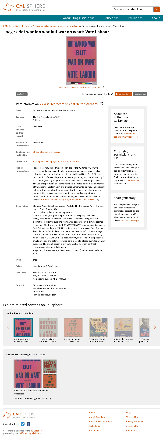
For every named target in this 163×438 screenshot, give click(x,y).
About (156, 18)
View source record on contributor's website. (69, 104)
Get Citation (22, 94)
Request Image (140, 94)
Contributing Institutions (77, 18)
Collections (111, 18)
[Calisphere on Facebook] (28, 424)
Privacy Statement (135, 422)
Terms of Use (132, 417)
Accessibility (132, 426)
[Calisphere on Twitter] (23, 424)
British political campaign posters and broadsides (56, 26)
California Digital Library (29, 433)
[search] (156, 9)
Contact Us (131, 430)
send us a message (130, 220)
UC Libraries (36, 430)
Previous (8, 327)
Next (155, 327)
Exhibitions (135, 18)
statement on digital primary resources (126, 135)
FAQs (128, 413)
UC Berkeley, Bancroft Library (17, 26)
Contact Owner (124, 94)
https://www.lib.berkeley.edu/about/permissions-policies (68, 199)
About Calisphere (97, 417)
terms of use (133, 180)
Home (92, 413)
